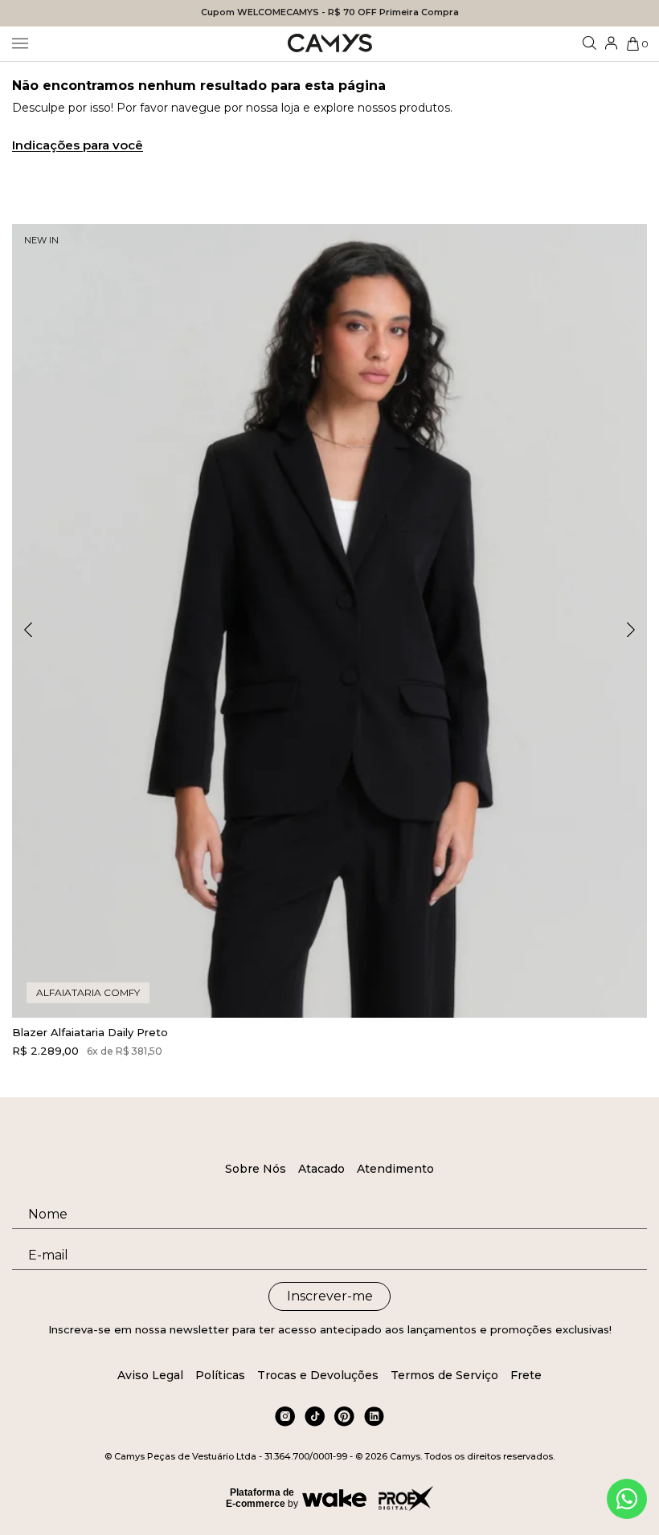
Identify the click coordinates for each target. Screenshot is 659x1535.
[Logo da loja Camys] (330, 44)
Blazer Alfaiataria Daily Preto (90, 1032)
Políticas (220, 1375)
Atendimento (395, 1168)
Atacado (321, 1168)
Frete (526, 1375)
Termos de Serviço (444, 1375)
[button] (631, 630)
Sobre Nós (255, 1168)
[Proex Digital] (406, 1498)
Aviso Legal (150, 1375)
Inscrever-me (330, 1296)
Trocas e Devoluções (318, 1375)
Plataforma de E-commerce (260, 1498)
